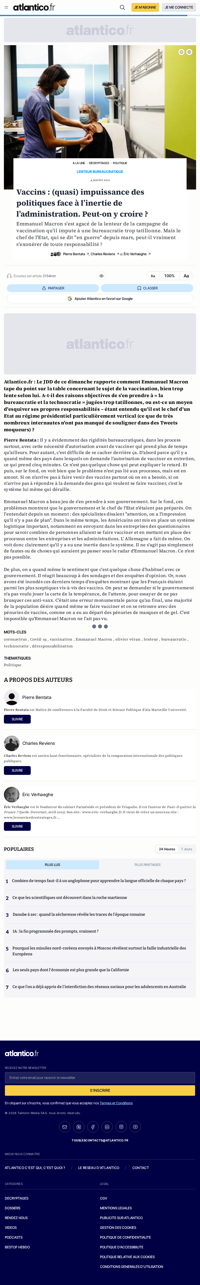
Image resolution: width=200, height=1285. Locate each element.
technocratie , (18, 646)
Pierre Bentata (74, 254)
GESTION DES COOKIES (118, 1227)
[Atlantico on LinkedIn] (107, 1127)
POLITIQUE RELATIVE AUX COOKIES (127, 1257)
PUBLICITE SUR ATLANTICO (121, 1218)
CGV (103, 1198)
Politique (120, 163)
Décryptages (99, 163)
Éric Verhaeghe (135, 254)
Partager (56, 288)
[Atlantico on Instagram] (121, 1126)
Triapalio (129, 807)
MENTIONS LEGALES (116, 1208)
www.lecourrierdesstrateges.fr (30, 817)
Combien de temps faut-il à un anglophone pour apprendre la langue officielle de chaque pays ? (99, 880)
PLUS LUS (52, 865)
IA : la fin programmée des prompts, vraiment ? (56, 931)
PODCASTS (13, 1237)
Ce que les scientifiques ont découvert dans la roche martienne (69, 897)
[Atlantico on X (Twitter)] (78, 1127)
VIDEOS (11, 1227)
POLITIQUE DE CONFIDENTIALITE (125, 1237)
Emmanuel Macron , (95, 639)
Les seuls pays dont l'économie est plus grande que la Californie (71, 970)
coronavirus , (17, 639)
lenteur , (152, 639)
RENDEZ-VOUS (16, 1218)
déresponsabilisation (52, 646)
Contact (140, 1168)
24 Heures (167, 849)
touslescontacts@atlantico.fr (100, 1140)
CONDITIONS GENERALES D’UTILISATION (131, 1266)
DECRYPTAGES (16, 1198)
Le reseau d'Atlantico (98, 1168)
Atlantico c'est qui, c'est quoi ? (35, 1168)
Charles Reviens (103, 254)
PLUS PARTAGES (148, 865)
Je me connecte (179, 7)
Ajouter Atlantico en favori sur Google (104, 298)
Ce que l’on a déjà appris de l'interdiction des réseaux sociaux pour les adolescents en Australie (99, 986)
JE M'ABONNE (145, 7)
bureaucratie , (175, 639)
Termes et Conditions (116, 1103)
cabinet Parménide (79, 807)
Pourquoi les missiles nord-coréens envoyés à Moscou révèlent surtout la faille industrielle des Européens (99, 951)
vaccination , (63, 639)
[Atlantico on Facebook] (93, 1127)
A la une (79, 163)
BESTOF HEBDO (17, 1247)
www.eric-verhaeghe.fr (102, 812)
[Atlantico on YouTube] (135, 1126)
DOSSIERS (12, 1208)
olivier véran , (129, 639)
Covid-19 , (40, 639)
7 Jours (186, 849)
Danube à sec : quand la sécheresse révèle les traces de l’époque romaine (79, 914)
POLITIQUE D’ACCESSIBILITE (121, 1247)
